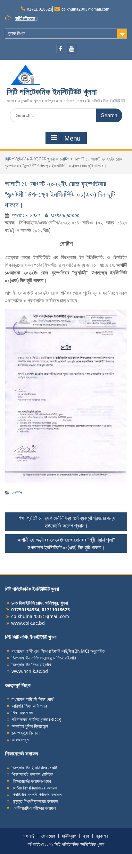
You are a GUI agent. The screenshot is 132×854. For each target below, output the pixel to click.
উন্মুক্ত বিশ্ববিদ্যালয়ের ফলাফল (35, 801)
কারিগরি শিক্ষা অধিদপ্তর (29, 706)
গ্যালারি (29, 836)
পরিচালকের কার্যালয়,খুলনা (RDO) (36, 719)
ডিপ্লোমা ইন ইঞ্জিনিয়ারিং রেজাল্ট (34, 767)
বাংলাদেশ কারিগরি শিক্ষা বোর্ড (33, 699)
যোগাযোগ (48, 836)
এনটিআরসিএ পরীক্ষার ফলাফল (34, 808)
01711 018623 (39, 9)
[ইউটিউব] (71, 48)
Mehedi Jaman (65, 215)
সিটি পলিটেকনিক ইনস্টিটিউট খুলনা (52, 92)
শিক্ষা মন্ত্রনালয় (22, 713)
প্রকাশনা (102, 836)
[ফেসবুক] (60, 48)
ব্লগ (86, 836)
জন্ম (14, 733)
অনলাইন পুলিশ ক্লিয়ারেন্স (30, 726)
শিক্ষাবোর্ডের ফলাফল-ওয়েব (31, 781)
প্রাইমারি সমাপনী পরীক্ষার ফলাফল (37, 794)
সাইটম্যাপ (69, 836)
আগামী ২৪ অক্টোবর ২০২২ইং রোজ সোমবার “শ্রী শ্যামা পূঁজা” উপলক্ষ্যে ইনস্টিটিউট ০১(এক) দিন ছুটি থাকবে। (66, 543)
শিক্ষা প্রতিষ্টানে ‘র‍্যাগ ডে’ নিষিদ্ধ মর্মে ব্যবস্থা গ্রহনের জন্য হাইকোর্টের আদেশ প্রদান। (66, 521)
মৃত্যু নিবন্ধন (30, 733)
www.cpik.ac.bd (28, 623)
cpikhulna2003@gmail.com (85, 9)
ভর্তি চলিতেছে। (26, 18)
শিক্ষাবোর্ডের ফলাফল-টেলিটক (32, 774)
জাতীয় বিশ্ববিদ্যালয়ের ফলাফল (34, 788)
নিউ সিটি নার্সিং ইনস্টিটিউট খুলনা (30, 636)
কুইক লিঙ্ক (16, 33)
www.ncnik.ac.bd (30, 671)
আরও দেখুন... (22, 739)
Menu (72, 138)
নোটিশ (64, 159)
